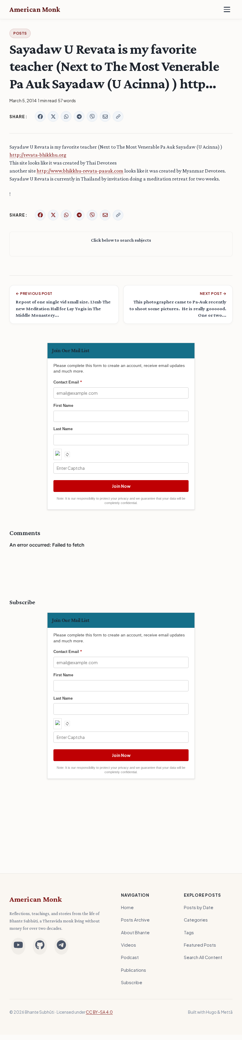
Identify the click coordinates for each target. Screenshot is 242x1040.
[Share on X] (53, 116)
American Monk (35, 899)
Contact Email (67, 382)
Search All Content (203, 957)
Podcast (130, 957)
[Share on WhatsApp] (66, 116)
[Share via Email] (105, 116)
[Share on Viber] (92, 116)
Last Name (63, 429)
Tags (189, 932)
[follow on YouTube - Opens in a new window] (18, 946)
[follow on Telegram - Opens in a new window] (61, 946)
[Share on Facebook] (40, 116)
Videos (128, 945)
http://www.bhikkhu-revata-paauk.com (80, 171)
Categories (196, 919)
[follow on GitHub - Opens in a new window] (40, 946)
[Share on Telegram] (79, 116)
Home (127, 907)
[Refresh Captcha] (67, 454)
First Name (63, 405)
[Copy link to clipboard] (118, 116)
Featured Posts (200, 945)
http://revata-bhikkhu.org (37, 155)
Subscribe (131, 982)
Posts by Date (198, 907)
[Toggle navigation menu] (227, 9)
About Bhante (135, 932)
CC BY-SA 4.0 (99, 1012)
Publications (133, 970)
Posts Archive (135, 919)
